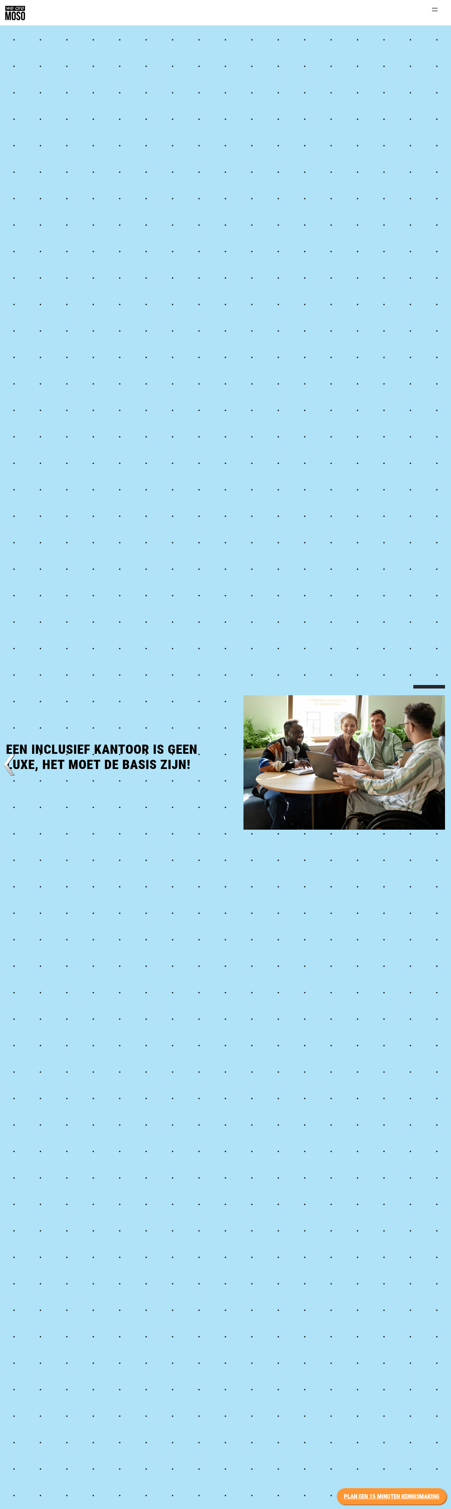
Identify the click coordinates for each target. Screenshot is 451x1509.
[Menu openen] (435, 9)
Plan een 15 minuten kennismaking (391, 1496)
